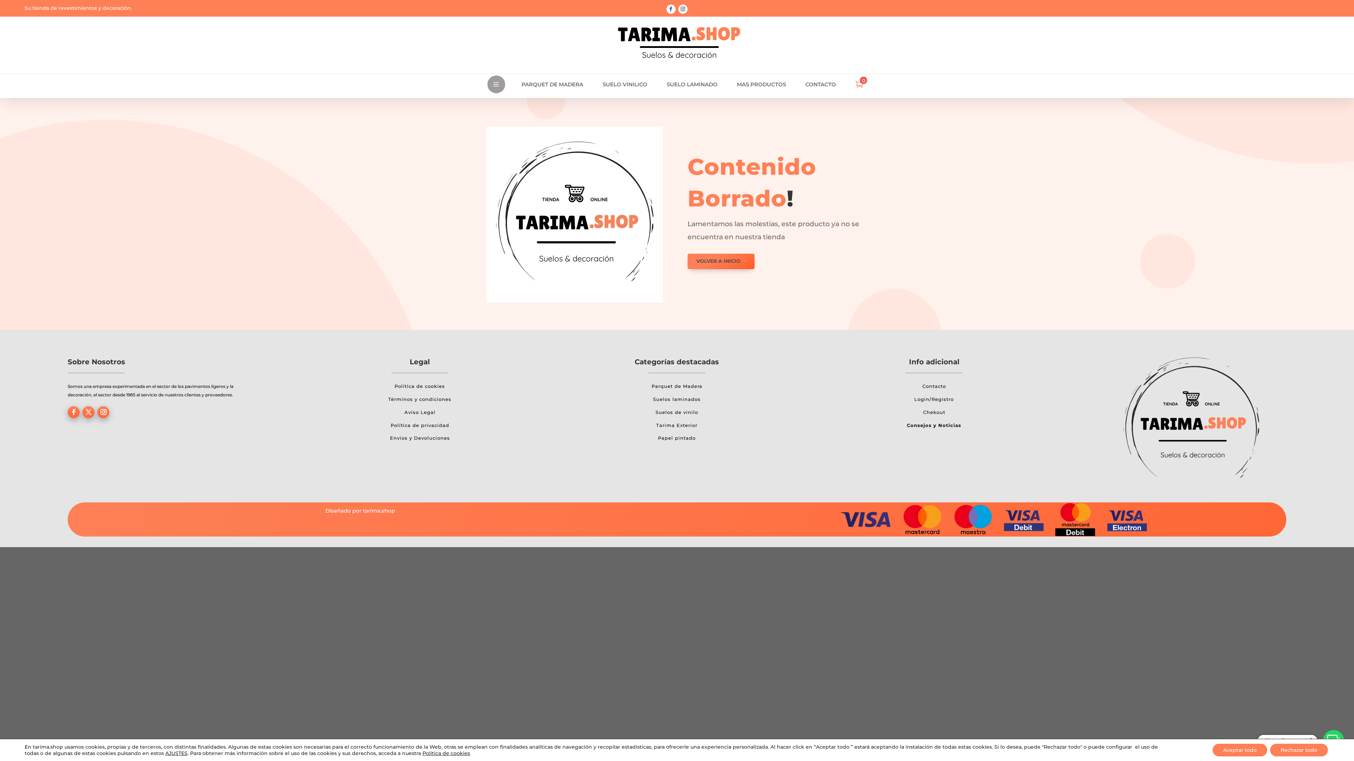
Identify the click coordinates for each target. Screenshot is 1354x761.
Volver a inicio (718, 261)
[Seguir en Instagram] (683, 9)
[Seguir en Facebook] (671, 9)
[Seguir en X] (88, 412)
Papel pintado (677, 438)
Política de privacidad (420, 425)
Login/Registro (934, 399)
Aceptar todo (1240, 750)
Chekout (934, 412)
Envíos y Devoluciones (420, 438)
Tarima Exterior (676, 425)
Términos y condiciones (419, 399)
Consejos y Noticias (934, 425)
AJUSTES (176, 753)
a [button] (496, 84)
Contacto (934, 386)
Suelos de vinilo (676, 412)
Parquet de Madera (677, 386)
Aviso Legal (419, 412)
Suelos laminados (677, 399)
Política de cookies (420, 386)
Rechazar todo (1299, 750)
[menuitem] (552, 84)
